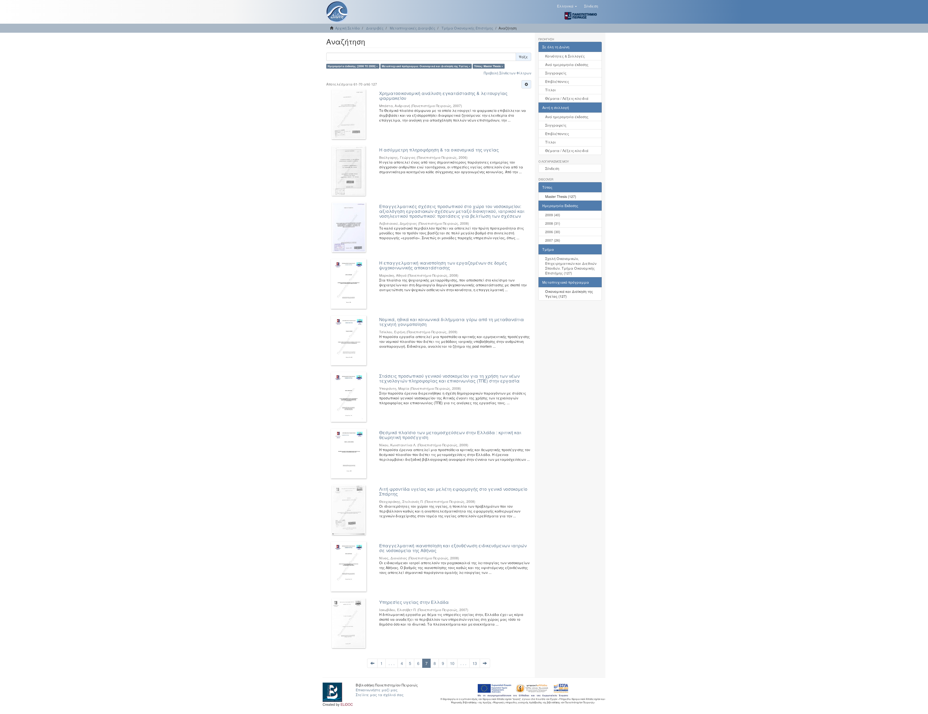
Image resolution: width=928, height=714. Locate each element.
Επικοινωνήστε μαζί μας (377, 689)
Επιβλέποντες (557, 81)
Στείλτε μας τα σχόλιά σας (380, 694)
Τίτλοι (550, 89)
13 (474, 663)
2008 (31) (552, 223)
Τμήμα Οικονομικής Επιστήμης (467, 28)
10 (452, 663)
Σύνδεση (552, 168)
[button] (566, 6)
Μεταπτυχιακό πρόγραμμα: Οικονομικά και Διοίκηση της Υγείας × (426, 66)
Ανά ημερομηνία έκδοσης (566, 64)
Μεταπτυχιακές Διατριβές (412, 28)
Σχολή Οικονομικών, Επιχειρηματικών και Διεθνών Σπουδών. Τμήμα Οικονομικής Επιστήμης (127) (570, 265)
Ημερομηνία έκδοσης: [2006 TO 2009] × (353, 66)
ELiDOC (347, 704)
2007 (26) (552, 240)
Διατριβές (375, 28)
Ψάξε (523, 56)
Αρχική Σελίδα (347, 28)
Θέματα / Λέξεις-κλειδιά (566, 98)
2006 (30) (552, 231)
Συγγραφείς (555, 73)
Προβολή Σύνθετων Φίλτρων (507, 73)
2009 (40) (552, 214)
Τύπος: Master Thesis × (488, 66)
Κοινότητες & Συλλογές (565, 56)
